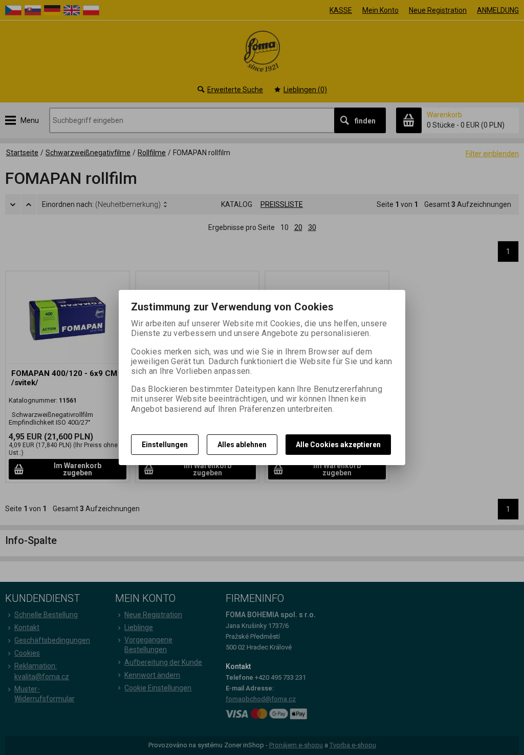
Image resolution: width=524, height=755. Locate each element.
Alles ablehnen (242, 445)
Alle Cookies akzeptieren (338, 445)
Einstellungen (165, 445)
